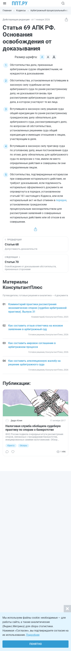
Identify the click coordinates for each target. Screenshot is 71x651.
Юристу (11, 445)
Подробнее (32, 634)
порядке (61, 200)
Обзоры (23, 445)
